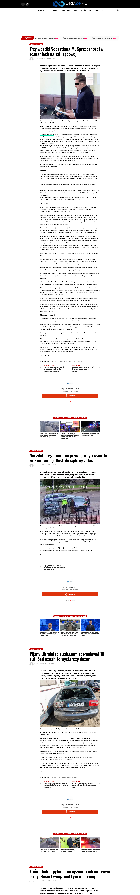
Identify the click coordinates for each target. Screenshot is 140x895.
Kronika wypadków (98, 10)
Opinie (63, 10)
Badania (69, 10)
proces (63, 361)
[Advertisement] (70, 24)
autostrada (55, 361)
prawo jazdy (62, 560)
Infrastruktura (56, 10)
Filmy (48, 10)
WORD (74, 560)
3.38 (45, 38)
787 (96, 38)
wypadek (80, 361)
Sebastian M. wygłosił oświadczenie (57, 158)
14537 (118, 38)
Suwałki (69, 560)
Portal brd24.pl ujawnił (47, 135)
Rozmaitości (82, 10)
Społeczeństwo (40, 10)
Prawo (75, 10)
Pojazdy (90, 10)
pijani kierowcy (56, 777)
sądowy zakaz (67, 777)
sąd (67, 361)
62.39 (74, 38)
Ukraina (74, 777)
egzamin (54, 560)
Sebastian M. (73, 361)
